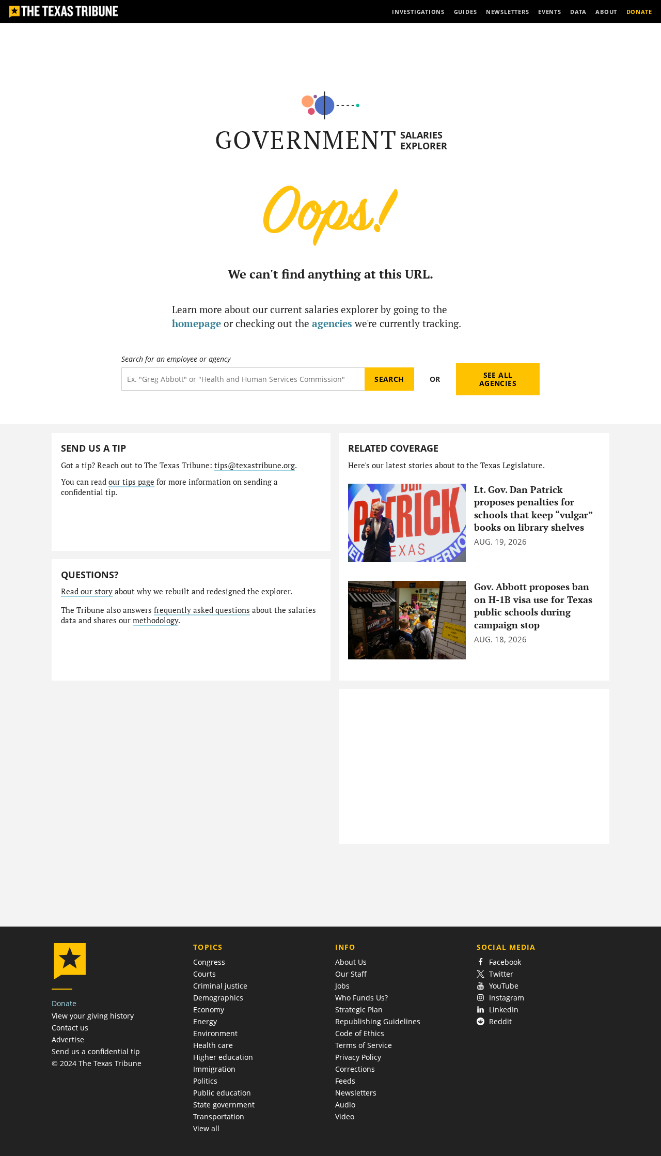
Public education (222, 1093)
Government (306, 140)
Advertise (68, 1039)
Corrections (355, 1069)
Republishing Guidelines (377, 1021)
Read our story (87, 591)
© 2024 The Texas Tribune (96, 1063)
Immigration (214, 1069)
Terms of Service (363, 1045)
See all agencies (497, 379)
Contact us (70, 1027)
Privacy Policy (358, 1057)
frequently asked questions (202, 610)
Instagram (506, 998)
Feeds (345, 1081)
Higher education (223, 1057)
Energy (205, 1021)
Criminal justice (220, 986)
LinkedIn (503, 1009)
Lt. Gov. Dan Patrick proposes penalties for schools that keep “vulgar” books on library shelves (533, 509)
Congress (209, 962)
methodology (155, 620)
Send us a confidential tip (96, 1051)
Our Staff (351, 974)
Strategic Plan (359, 1009)
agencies (332, 323)
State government (224, 1104)
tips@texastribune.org (254, 465)
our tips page (131, 482)
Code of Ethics (359, 1033)
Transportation (218, 1116)
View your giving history (93, 1016)
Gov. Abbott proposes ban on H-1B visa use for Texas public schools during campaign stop (533, 606)
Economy (208, 1009)
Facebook (505, 962)
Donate (64, 1003)
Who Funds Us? (361, 998)
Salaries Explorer (423, 140)
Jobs (342, 986)
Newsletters (355, 1093)
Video (344, 1116)
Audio (345, 1104)
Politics (205, 1081)
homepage (196, 323)
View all (206, 1128)
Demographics (218, 998)
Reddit (500, 1021)
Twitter (501, 974)
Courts (204, 974)
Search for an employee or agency (175, 359)
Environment (215, 1033)
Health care (213, 1045)
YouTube (503, 986)
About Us (351, 962)
